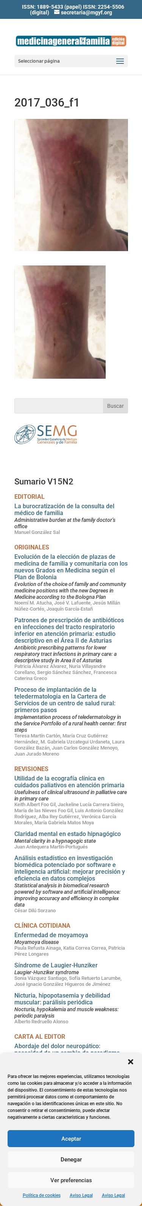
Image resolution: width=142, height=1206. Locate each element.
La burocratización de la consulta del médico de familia (64, 510)
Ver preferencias (71, 1180)
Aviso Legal (81, 1195)
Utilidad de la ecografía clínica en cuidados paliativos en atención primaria (69, 782)
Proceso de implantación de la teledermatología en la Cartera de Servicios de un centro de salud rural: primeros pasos (64, 700)
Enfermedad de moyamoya (51, 935)
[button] (130, 1062)
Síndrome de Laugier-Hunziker (56, 965)
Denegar (71, 1159)
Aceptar (71, 1138)
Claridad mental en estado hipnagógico (67, 833)
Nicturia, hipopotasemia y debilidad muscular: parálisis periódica (62, 999)
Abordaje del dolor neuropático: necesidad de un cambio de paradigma (67, 1049)
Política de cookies (42, 1195)
